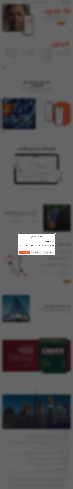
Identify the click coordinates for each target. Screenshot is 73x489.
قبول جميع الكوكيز (24, 252)
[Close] (55, 233)
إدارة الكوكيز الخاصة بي (36, 252)
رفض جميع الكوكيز (48, 252)
